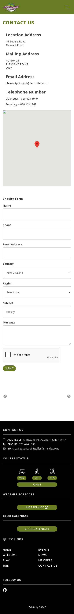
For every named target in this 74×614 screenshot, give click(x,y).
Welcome (10, 555)
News (42, 555)
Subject (8, 303)
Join (6, 565)
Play (6, 560)
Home (7, 549)
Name (7, 205)
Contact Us (47, 565)
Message (9, 322)
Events (44, 549)
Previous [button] (5, 396)
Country (8, 264)
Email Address (12, 244)
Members (45, 560)
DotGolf (42, 607)
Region (7, 283)
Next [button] (69, 396)
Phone (7, 225)
